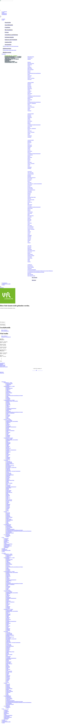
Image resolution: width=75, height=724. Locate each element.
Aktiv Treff (8, 512)
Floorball (7, 444)
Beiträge (7, 536)
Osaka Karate (8, 411)
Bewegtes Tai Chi (9, 500)
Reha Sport (8, 495)
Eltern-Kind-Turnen (9, 383)
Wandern (7, 508)
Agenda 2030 (6, 538)
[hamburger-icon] (0, 17)
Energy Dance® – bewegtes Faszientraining (13, 471)
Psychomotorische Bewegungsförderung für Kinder (14, 395)
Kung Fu (7, 393)
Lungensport (8, 528)
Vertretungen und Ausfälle (6, 283)
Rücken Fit (8, 533)
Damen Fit (8, 514)
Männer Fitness (8, 487)
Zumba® (7, 510)
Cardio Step (8, 469)
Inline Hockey (8, 391)
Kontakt (3, 284)
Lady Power (8, 485)
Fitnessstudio (8, 443)
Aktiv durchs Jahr (9, 461)
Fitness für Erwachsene (10, 474)
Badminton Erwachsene (10, 463)
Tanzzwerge (8, 394)
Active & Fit (8, 632)
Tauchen (7, 416)
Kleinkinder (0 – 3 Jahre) (8, 382)
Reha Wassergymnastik (10, 532)
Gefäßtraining (8, 525)
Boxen (7, 441)
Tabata (7, 498)
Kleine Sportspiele (9, 392)
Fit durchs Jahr (8, 644)
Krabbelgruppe (8, 384)
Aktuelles (3, 548)
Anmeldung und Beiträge (8, 715)
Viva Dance (8, 399)
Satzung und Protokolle (8, 545)
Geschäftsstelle (4, 11)
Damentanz (8, 515)
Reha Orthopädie (9, 703)
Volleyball (7, 679)
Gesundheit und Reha (7, 524)
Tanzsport (7, 502)
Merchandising (4, 13)
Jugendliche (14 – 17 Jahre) (8, 437)
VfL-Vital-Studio (7, 534)
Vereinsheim (6, 547)
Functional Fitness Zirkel (10, 480)
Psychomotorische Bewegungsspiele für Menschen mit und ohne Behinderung (18, 702)
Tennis (7, 417)
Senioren (5, 511)
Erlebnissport (8, 389)
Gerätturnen (8, 390)
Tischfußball (8, 435)
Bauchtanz (8, 464)
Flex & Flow (8, 477)
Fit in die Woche (8, 473)
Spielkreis (7, 385)
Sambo (7, 396)
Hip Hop (7, 447)
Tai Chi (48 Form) (9, 499)
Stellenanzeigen (6, 546)
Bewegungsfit (8, 466)
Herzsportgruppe (9, 526)
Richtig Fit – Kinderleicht (10, 430)
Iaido (7, 655)
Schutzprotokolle (7, 544)
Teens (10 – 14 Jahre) (7, 419)
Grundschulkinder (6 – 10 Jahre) (9, 400)
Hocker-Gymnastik (9, 483)
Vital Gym (7, 506)
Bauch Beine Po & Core (10, 465)
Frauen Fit (7, 479)
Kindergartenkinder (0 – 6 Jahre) (9, 386)
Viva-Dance (8, 459)
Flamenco (7, 476)
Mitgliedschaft (4, 14)
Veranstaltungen (4, 549)
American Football (9, 420)
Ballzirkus (7, 387)
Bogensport (8, 402)
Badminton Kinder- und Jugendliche (12, 421)
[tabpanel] (51, 58)
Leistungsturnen (8, 409)
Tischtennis (8, 418)
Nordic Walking (8, 490)
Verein (3, 537)
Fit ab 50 (7, 643)
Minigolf (7, 410)
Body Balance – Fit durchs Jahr (11, 467)
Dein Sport (4, 381)
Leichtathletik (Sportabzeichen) (11, 408)
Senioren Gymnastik (9, 691)
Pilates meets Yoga (9, 492)
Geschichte (6, 539)
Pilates (7, 493)
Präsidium (5, 541)
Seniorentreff (8, 520)
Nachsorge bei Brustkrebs (10, 529)
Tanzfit (7, 521)
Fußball (7, 405)
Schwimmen (8, 398)
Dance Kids (8, 403)
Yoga (7, 509)
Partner (3, 12)
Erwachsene (6, 631)
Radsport (7, 452)
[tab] (15, 55)
